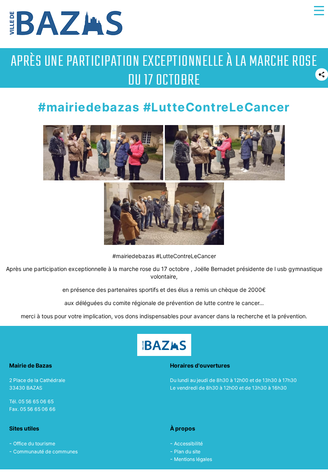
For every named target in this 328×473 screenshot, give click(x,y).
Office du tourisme (34, 444)
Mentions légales (193, 459)
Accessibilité (188, 444)
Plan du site (187, 452)
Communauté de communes (45, 452)
